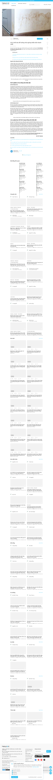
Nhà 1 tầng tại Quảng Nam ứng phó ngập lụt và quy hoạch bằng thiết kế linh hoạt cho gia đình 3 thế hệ (18, 211)
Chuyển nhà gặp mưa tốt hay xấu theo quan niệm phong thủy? (17, 736)
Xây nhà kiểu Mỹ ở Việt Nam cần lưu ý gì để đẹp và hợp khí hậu (18, 637)
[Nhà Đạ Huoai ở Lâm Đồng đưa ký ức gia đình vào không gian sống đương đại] (35, 326)
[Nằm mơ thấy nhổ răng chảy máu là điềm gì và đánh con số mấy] (35, 566)
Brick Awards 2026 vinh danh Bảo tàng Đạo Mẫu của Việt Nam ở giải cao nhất (34, 656)
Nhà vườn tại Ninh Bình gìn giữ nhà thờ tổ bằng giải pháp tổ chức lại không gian (17, 282)
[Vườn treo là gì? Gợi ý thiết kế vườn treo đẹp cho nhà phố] (18, 601)
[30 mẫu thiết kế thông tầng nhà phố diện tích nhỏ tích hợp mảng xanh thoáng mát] (18, 418)
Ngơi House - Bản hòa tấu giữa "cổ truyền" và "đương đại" (17, 352)
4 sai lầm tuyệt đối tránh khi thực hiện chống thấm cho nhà (21, 145)
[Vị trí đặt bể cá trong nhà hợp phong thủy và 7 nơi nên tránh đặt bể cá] (18, 467)
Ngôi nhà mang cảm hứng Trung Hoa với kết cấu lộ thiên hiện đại (35, 263)
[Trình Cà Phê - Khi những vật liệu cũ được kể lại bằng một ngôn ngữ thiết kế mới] (18, 403)
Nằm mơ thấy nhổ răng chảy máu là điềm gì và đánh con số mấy (34, 572)
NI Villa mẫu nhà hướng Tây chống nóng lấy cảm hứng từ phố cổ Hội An (34, 210)
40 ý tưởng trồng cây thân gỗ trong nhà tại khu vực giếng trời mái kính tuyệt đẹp (34, 425)
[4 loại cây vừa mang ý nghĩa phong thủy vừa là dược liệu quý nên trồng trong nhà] (18, 566)
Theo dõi (40, 38)
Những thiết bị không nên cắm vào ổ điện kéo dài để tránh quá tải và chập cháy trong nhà (39, 182)
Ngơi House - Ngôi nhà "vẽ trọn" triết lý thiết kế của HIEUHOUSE (18, 229)
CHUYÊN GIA (13, 5)
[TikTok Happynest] (44, 759)
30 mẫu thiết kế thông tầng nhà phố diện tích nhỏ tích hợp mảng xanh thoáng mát (17, 425)
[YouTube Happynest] (41, 759)
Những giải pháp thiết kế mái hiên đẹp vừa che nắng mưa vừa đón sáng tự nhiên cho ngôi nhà (17, 440)
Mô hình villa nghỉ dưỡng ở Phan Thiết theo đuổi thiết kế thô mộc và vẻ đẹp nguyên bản (17, 334)
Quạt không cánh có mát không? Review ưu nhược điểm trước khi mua (34, 690)
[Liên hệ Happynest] (50, 773)
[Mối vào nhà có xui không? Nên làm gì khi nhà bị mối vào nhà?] (35, 716)
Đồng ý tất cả (14, 777)
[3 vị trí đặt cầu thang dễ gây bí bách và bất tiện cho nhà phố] (31, 165)
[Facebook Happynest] (35, 759)
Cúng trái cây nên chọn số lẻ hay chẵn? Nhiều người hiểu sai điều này (18, 721)
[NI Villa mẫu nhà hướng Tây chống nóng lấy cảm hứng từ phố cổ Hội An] (35, 202)
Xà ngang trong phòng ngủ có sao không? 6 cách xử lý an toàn (17, 488)
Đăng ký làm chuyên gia (29, 761)
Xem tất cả (41, 194)
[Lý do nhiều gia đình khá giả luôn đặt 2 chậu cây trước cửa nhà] (35, 551)
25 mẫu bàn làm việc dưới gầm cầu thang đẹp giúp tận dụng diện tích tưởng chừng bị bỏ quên (34, 352)
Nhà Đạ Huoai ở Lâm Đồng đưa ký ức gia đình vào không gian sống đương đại (34, 334)
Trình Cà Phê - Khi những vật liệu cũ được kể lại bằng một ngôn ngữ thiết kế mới (17, 410)
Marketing (15, 772)
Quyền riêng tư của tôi (29, 755)
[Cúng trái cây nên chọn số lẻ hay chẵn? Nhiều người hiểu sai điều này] (18, 716)
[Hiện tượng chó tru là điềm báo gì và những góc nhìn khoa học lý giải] (18, 582)
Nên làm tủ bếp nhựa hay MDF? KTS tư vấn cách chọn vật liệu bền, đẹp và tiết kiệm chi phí (34, 315)
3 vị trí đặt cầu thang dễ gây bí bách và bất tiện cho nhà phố (39, 164)
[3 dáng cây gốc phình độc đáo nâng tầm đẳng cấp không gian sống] (18, 551)
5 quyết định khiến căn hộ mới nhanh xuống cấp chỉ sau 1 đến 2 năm (22, 188)
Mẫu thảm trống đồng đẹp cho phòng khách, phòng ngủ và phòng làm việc (34, 637)
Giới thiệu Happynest (29, 749)
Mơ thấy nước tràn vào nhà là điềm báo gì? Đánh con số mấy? (34, 588)
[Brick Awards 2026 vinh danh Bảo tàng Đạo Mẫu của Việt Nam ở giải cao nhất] (35, 650)
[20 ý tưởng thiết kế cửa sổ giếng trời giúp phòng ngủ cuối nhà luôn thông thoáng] (35, 403)
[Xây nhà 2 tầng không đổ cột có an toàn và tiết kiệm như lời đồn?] (14, 177)
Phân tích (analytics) (16, 770)
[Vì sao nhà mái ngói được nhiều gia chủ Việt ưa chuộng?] (18, 532)
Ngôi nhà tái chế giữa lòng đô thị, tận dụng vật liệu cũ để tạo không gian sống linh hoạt (34, 297)
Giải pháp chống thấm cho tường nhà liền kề (18, 143)
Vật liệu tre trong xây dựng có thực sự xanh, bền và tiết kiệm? (18, 622)
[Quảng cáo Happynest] (26, 154)
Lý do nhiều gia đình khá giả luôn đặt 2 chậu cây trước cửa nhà (34, 557)
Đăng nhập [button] (45, 4)
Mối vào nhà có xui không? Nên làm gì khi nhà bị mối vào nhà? (34, 721)
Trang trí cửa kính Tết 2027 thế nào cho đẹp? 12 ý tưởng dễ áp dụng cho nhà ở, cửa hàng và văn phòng (34, 606)
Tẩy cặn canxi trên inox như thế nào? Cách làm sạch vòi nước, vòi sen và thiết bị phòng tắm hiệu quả (17, 523)
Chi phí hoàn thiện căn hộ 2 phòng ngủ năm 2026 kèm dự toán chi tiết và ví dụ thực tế (39, 170)
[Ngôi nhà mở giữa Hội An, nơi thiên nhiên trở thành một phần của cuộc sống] (35, 275)
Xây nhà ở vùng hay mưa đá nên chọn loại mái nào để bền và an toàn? (22, 164)
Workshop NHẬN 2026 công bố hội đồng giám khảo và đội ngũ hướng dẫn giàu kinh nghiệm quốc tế (17, 656)
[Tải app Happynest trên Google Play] (45, 756)
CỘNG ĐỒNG (13, 3)
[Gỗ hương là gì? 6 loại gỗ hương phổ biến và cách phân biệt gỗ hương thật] (35, 532)
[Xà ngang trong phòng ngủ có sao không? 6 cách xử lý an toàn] (18, 483)
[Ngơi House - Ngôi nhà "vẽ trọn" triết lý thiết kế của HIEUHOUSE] (18, 221)
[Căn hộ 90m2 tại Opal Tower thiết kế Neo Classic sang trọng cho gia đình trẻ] (35, 447)
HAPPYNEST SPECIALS (22, 3)
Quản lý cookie (27, 753)
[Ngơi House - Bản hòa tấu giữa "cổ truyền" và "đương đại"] (18, 344)
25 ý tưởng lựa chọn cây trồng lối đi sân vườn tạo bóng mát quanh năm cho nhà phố (18, 396)
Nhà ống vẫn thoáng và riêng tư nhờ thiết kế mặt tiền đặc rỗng (17, 316)
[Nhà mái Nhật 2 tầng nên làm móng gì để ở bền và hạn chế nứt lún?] (14, 183)
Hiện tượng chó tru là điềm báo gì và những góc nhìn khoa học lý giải (17, 588)
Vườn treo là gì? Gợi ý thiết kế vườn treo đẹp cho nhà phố (17, 606)
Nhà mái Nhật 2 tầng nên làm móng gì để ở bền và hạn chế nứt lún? (22, 182)
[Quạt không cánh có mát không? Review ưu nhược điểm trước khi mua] (35, 684)
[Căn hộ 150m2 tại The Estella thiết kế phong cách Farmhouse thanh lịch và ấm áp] (35, 388)
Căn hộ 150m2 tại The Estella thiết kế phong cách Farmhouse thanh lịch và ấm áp (34, 396)
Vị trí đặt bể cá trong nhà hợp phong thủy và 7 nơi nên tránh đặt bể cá (17, 473)
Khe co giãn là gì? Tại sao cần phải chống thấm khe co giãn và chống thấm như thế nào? (26, 142)
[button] (11, 349)
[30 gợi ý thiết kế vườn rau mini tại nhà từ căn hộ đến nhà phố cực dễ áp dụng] (35, 432)
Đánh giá (26, 759)
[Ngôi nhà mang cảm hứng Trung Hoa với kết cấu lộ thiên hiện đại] (35, 256)
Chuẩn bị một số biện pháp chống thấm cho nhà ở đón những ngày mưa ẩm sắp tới (27, 59)
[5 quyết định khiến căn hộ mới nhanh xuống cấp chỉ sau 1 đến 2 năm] (14, 189)
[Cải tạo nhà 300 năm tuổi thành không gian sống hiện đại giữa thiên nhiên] (18, 292)
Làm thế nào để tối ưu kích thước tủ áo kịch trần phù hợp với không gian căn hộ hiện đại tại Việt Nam (18, 690)
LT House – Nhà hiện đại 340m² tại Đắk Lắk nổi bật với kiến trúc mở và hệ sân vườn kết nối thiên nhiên (34, 228)
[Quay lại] (47, 39)
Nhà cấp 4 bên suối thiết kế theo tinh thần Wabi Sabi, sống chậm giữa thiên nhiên (17, 265)
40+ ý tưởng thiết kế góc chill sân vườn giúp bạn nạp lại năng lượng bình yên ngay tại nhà (18, 455)
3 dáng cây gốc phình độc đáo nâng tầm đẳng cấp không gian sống (17, 557)
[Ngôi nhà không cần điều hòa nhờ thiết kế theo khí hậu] (35, 238)
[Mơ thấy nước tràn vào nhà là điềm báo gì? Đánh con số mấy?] (35, 582)
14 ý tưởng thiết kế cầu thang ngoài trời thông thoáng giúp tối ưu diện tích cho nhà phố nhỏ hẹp (17, 381)
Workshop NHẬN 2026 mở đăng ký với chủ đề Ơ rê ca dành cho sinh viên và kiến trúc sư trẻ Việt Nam (18, 671)
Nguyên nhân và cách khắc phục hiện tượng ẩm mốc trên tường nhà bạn (25, 57)
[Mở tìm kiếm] (30, 5)
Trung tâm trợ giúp (28, 758)
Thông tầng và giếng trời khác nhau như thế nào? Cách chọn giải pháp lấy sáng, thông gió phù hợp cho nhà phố (34, 490)
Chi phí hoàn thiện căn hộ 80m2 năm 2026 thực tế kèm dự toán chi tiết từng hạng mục (22, 170)
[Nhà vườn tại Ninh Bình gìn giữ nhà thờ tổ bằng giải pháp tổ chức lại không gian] (18, 275)
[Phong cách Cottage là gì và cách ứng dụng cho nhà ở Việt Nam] (18, 500)
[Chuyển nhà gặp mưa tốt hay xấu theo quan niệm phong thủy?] (18, 731)
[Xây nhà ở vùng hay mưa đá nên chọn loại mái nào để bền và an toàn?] (14, 165)
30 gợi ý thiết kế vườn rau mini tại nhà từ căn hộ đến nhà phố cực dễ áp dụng (34, 440)
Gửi (49, 751)
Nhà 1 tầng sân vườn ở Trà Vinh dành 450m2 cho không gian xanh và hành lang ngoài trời (34, 366)
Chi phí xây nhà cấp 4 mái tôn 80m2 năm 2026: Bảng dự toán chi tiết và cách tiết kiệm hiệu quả (34, 507)
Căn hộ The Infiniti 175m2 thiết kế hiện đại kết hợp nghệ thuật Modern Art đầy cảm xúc (35, 381)
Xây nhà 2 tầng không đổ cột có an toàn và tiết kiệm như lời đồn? (22, 176)
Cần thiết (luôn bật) (16, 769)
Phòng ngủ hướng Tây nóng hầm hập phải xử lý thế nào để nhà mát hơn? (39, 188)
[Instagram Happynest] (38, 759)
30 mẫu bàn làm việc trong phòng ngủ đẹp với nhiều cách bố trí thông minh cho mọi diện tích (17, 366)
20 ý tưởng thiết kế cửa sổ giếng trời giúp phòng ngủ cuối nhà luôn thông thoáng (34, 410)
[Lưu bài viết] (24, 204)
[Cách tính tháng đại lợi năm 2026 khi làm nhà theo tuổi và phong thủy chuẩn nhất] (35, 517)
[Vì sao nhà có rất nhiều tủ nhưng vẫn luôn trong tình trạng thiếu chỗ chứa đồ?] (31, 177)
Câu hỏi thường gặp (28, 756)
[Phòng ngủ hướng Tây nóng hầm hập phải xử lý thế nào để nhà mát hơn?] (31, 189)
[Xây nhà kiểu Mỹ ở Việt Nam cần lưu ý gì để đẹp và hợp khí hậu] (18, 631)
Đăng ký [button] (49, 4)
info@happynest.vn (6, 758)
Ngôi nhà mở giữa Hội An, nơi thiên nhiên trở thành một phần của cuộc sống (34, 280)
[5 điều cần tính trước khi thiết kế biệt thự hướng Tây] (18, 239)
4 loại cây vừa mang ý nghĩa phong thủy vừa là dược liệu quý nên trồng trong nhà (18, 572)
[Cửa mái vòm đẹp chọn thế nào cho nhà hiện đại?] (35, 616)
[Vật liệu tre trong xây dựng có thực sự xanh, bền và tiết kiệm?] (18, 616)
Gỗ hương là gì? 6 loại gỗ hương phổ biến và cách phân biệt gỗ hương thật (34, 538)
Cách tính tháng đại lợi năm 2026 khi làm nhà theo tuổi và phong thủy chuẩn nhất (34, 523)
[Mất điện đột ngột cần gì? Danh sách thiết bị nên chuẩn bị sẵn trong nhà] (18, 700)
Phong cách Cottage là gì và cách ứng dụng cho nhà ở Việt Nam (17, 506)
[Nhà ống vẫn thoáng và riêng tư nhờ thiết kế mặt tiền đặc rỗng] (18, 309)
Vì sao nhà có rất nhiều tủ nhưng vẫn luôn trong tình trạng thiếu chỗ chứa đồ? (39, 176)
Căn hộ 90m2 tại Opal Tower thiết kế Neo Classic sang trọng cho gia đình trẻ (34, 455)
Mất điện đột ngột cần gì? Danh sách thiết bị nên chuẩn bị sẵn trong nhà (17, 705)
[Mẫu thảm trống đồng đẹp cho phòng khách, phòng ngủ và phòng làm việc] (35, 631)
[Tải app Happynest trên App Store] (38, 756)
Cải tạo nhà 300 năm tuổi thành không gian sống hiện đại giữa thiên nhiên (17, 299)
